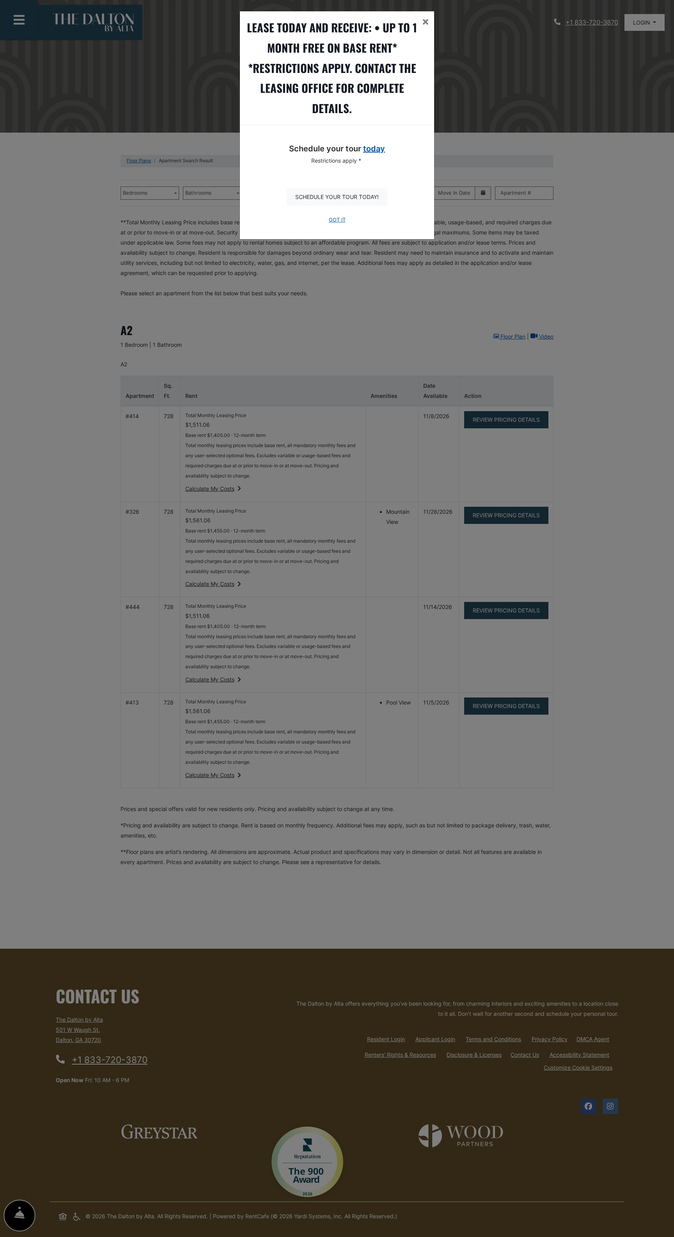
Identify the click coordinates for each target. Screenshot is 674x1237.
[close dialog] (425, 22)
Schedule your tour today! (337, 196)
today (374, 148)
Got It (337, 220)
